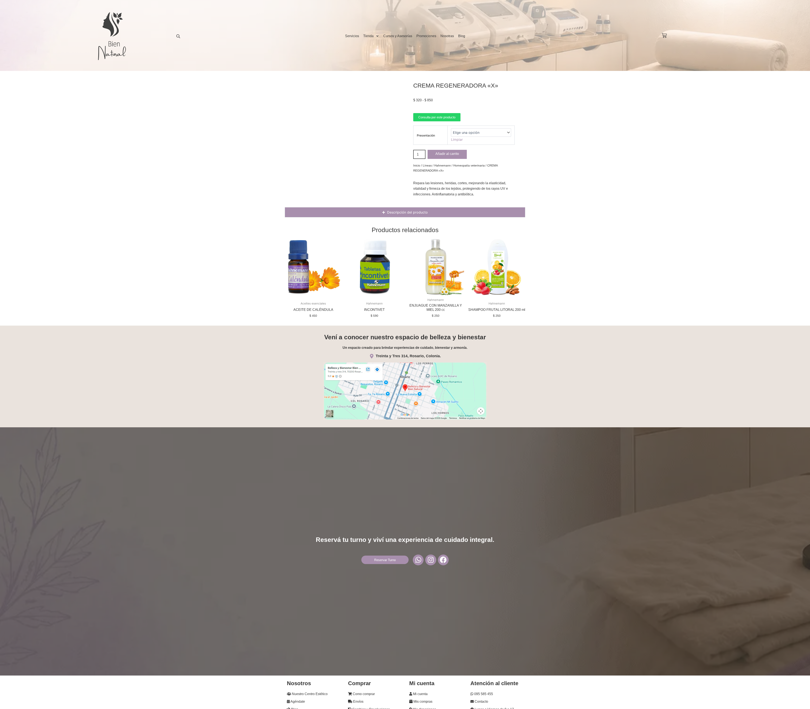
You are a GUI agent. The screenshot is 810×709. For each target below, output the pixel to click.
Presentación (426, 135)
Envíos (357, 701)
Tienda (368, 36)
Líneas (427, 165)
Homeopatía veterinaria (469, 165)
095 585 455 (483, 694)
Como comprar (363, 694)
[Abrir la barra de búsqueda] (178, 36)
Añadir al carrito (447, 154)
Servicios (352, 36)
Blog (461, 36)
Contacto (481, 701)
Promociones (426, 36)
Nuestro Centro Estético (309, 694)
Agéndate (297, 701)
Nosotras (447, 36)
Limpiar (457, 139)
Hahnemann (442, 165)
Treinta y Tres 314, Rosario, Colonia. (408, 356)
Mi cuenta (420, 694)
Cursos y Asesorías (397, 36)
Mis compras (422, 701)
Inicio (416, 165)
